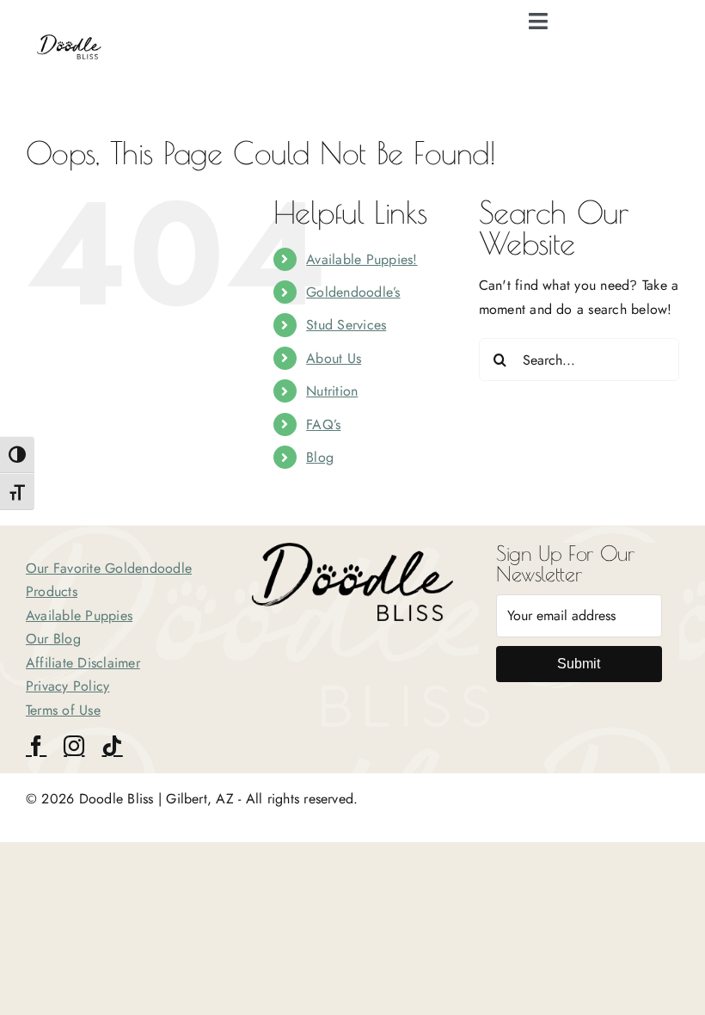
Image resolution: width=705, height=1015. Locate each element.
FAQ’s (323, 424)
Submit (578, 663)
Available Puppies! (361, 259)
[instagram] (74, 745)
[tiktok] (111, 745)
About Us (333, 358)
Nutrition (332, 391)
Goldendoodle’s (353, 292)
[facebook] (36, 745)
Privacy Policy (67, 686)
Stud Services (346, 325)
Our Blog (53, 639)
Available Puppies (79, 615)
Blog (320, 457)
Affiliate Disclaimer (83, 663)
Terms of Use (63, 710)
